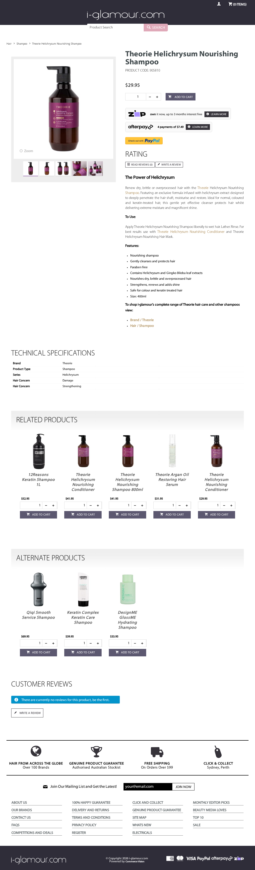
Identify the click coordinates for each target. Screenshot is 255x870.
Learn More (218, 114)
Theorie (202, 188)
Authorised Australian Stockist (96, 766)
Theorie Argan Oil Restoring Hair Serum (172, 480)
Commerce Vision (135, 861)
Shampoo (132, 193)
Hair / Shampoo (142, 326)
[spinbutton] (137, 96)
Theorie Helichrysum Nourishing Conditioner (190, 232)
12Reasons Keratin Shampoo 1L (38, 480)
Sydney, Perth (218, 766)
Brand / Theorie (142, 320)
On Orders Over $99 (157, 766)
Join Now (183, 787)
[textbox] (115, 27)
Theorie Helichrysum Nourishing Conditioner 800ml (83, 485)
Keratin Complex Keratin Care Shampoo (83, 618)
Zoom (28, 151)
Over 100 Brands (36, 766)
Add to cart (183, 97)
